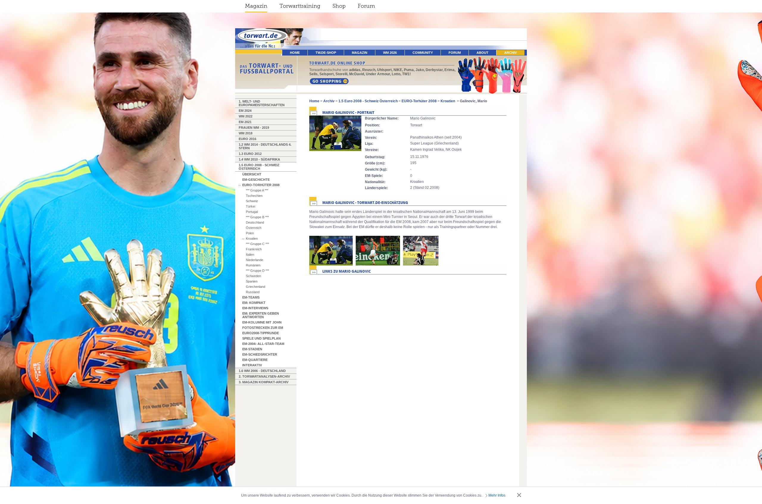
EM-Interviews (255, 308)
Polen (250, 233)
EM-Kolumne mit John (262, 322)
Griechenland (255, 286)
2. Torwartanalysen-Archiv (264, 376)
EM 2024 (245, 110)
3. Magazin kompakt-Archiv (263, 382)
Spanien (251, 281)
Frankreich (254, 249)
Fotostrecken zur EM (262, 327)
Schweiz (252, 201)
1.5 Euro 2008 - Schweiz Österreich (259, 166)
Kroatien (252, 238)
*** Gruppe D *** (257, 270)
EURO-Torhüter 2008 (260, 185)
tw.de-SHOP (326, 52)
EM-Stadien (252, 349)
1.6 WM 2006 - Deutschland (262, 371)
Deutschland (255, 222)
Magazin (256, 6)
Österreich (253, 228)
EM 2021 (245, 122)
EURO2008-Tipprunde (260, 333)
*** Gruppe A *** (257, 190)
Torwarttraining (299, 6)
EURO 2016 (247, 139)
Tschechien (254, 195)
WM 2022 (245, 116)
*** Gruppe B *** (257, 217)
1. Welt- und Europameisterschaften (262, 103)
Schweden (253, 276)
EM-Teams (251, 297)
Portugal (252, 211)
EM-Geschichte (256, 179)
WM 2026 (390, 52)
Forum (366, 6)
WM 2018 (245, 133)
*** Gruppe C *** (257, 244)
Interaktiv (252, 365)
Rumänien (253, 265)
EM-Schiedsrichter (259, 354)
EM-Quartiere (255, 360)
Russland (253, 292)
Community (423, 52)
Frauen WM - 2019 (254, 127)
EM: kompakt (254, 302)
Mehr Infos (496, 495)
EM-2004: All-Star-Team (263, 344)
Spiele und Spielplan (261, 338)
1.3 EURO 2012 (250, 154)
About (482, 52)
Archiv (510, 52)
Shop (339, 6)
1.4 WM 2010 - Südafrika (259, 159)
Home (314, 101)
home (295, 52)
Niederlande (254, 260)
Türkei (250, 206)
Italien (250, 254)
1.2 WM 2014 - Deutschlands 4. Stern (265, 146)
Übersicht (251, 174)
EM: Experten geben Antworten (260, 315)
